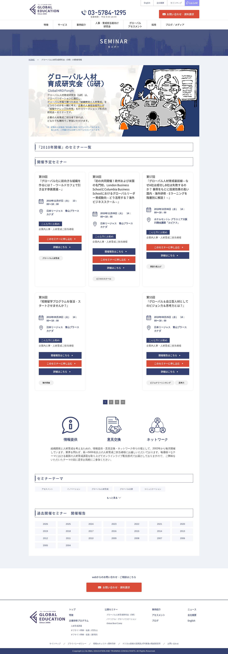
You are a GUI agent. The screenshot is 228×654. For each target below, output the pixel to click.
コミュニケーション (152, 489)
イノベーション (73, 489)
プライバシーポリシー (77, 644)
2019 (45, 531)
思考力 (181, 383)
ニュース (192, 609)
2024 (91, 524)
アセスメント (47, 489)
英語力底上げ (155, 266)
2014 (159, 531)
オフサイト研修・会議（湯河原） (85, 635)
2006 (182, 538)
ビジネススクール (103, 279)
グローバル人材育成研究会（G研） (121, 615)
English (147, 3)
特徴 (71, 614)
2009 (114, 538)
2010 (91, 538)
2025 (68, 524)
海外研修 (46, 383)
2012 (45, 538)
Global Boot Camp (114, 623)
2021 (159, 524)
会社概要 (160, 3)
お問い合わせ (173, 644)
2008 (136, 538)
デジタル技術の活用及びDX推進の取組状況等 (142, 644)
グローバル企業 (126, 489)
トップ (72, 609)
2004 (68, 545)
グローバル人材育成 (50, 258)
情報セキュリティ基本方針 (104, 644)
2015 (136, 531)
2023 (114, 524)
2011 (68, 538)
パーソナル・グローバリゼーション (121, 619)
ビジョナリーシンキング (160, 383)
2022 (136, 524)
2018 (68, 531)
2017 (91, 531)
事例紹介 (156, 609)
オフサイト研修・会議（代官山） (85, 630)
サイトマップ (176, 3)
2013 (182, 531)
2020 (182, 524)
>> (123, 402)
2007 (159, 538)
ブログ (155, 620)
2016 (114, 531)
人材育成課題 (76, 626)
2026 (45, 524)
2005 (45, 545)
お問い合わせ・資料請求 (180, 14)
